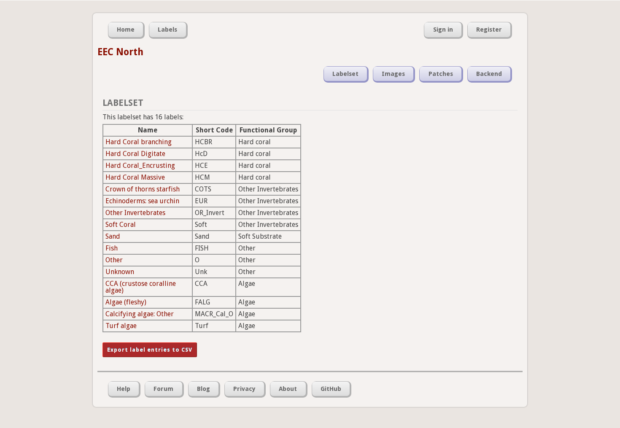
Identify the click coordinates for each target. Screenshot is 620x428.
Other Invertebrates (135, 213)
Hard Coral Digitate (135, 154)
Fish (111, 248)
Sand (112, 236)
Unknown (119, 272)
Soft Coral (120, 225)
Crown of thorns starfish (142, 189)
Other (114, 260)
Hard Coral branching (138, 142)
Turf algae (121, 326)
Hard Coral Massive (135, 177)
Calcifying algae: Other (139, 314)
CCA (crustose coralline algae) (140, 287)
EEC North (120, 51)
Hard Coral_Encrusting (140, 166)
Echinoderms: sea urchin (142, 201)
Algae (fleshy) (125, 302)
